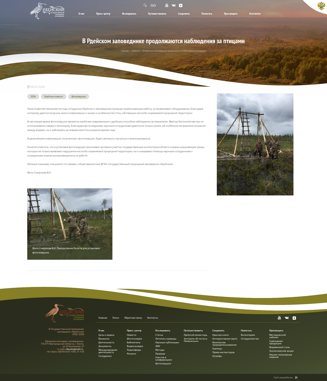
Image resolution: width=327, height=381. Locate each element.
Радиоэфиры (134, 349)
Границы (217, 348)
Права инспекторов (223, 352)
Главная (125, 50)
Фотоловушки (163, 363)
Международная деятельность (107, 351)
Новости (136, 50)
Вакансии (103, 338)
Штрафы (217, 355)
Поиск (115, 318)
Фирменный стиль (279, 347)
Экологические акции (281, 350)
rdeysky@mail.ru (74, 348)
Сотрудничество (250, 338)
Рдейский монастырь (195, 334)
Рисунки (131, 353)
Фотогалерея (134, 338)
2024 (33, 96)
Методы (159, 349)
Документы (104, 346)
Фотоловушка (79, 96)
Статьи (159, 334)
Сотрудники (105, 355)
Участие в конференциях (163, 358)
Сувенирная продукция (276, 342)
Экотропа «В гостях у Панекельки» (195, 339)
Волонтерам (248, 334)
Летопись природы (165, 338)
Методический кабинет (277, 336)
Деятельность (106, 342)
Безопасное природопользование (224, 343)
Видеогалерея (135, 346)
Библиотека (133, 342)
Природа (160, 353)
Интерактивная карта (224, 338)
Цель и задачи (106, 334)
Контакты (254, 13)
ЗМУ (157, 346)
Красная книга (220, 334)
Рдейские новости (53, 96)
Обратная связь (133, 318)
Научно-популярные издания (280, 355)
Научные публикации (167, 342)
